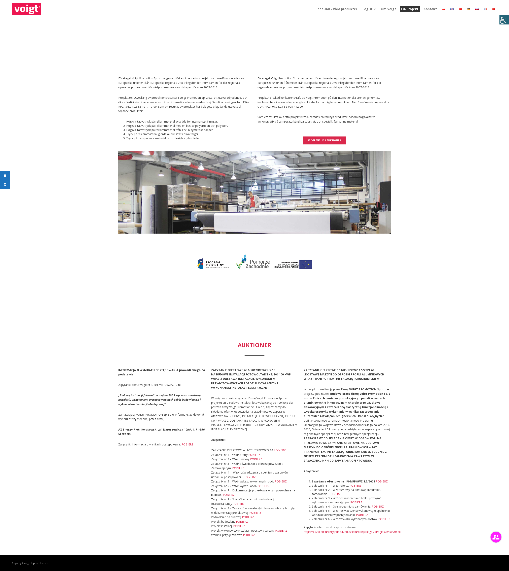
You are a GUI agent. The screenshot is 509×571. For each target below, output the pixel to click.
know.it (44, 563)
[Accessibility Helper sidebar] (504, 19)
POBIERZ (187, 444)
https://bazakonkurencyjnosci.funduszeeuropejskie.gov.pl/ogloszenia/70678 (352, 532)
